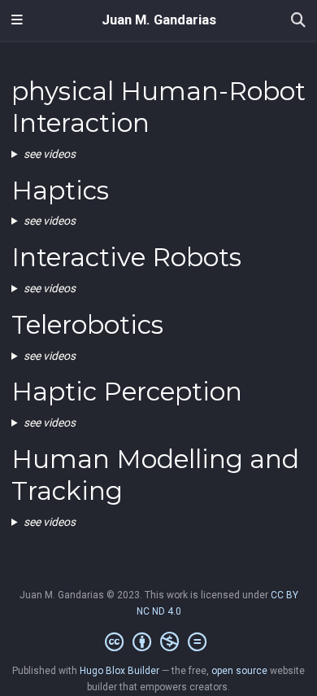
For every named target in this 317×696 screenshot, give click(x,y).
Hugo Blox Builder (119, 670)
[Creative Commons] (159, 642)
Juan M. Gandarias (159, 20)
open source (239, 670)
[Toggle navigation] (17, 20)
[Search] (298, 20)
